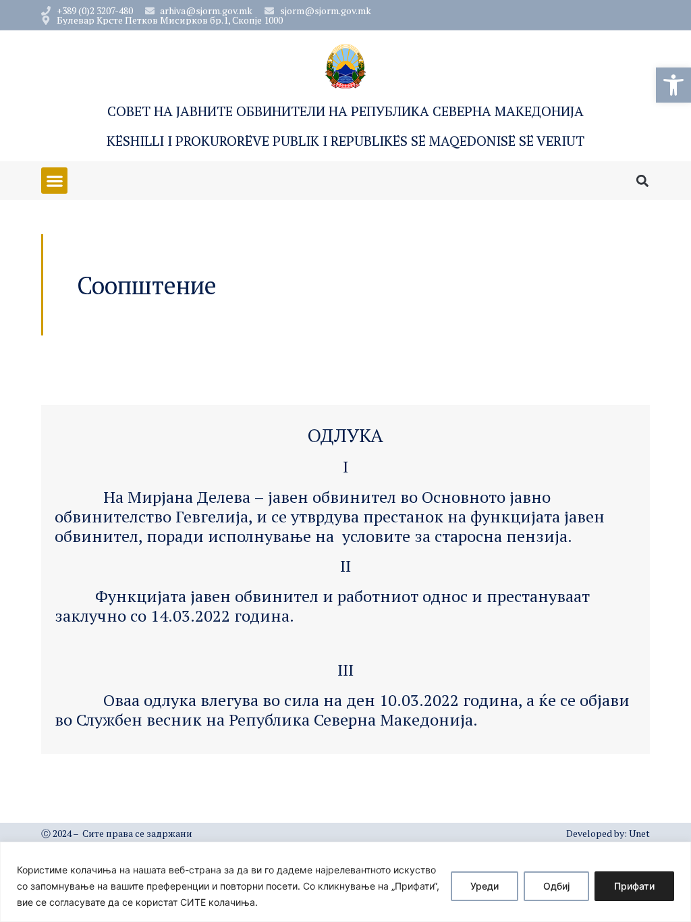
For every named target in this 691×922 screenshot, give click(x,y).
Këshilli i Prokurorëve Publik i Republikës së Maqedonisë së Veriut (345, 141)
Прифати (634, 886)
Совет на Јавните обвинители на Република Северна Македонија (345, 111)
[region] (345, 882)
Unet (639, 833)
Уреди (484, 886)
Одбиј (556, 886)
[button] (673, 85)
